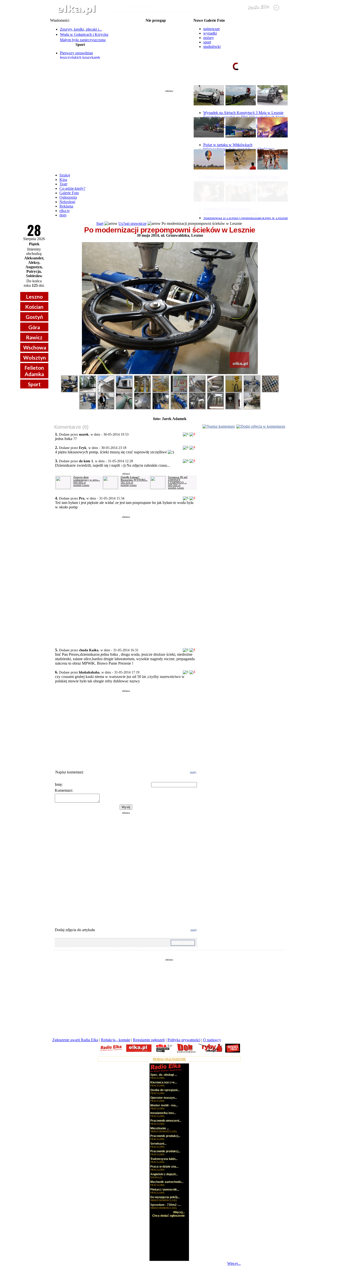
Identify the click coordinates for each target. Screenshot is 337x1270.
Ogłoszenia (68, 197)
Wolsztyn (34, 357)
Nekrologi (67, 202)
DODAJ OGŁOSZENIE (169, 1059)
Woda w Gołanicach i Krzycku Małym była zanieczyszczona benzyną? (84, 39)
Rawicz (34, 337)
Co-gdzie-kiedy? (72, 188)
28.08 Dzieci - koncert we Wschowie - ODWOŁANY (155, 52)
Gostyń (34, 317)
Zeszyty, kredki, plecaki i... (81, 29)
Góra (34, 327)
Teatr (63, 184)
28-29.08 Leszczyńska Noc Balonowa (155, 28)
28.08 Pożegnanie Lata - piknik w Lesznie (155, 32)
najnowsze (211, 29)
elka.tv (64, 211)
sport (207, 42)
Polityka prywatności (184, 1040)
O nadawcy (212, 1040)
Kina (63, 179)
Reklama (66, 206)
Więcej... (234, 1263)
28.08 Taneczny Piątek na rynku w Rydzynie (156, 36)
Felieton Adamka (34, 371)
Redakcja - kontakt (115, 1040)
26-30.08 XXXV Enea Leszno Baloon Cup (155, 24)
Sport (34, 384)
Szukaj (64, 175)
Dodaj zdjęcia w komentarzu (263, 426)
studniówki (212, 46)
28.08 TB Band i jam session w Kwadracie (156, 56)
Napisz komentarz (221, 426)
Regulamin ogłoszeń (149, 1040)
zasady (193, 772)
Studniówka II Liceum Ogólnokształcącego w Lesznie (245, 218)
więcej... (275, 85)
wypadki (210, 33)
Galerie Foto (69, 193)
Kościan (34, 307)
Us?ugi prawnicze (132, 223)
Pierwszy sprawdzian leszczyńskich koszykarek (80, 55)
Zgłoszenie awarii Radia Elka (75, 1040)
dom (62, 215)
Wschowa (34, 347)
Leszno (34, 296)
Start (99, 223)
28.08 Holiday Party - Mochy (155, 40)
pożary (208, 38)
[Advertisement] (169, 129)
